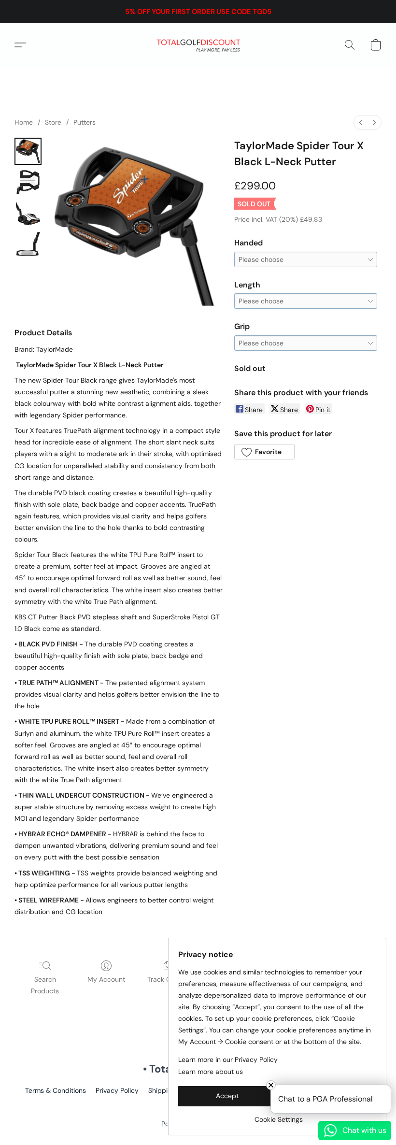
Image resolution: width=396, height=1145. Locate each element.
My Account (106, 979)
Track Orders (167, 979)
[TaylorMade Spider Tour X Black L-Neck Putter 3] (28, 244)
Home (23, 122)
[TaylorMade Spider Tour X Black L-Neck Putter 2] (28, 213)
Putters (84, 122)
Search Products (45, 985)
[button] (198, 45)
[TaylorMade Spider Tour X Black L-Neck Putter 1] (28, 182)
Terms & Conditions (55, 1090)
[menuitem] (361, 122)
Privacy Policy (117, 1090)
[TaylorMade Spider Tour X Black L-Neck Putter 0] (28, 151)
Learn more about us (210, 1071)
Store (53, 122)
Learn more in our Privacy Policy (228, 1059)
